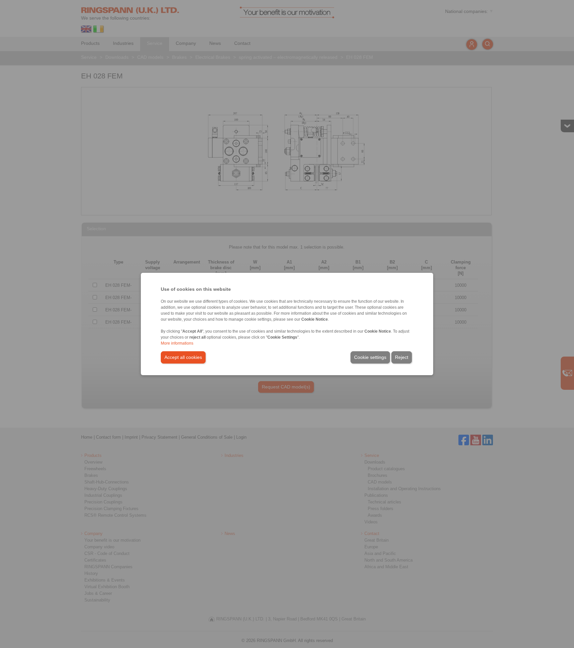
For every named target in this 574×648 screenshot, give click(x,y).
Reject (401, 357)
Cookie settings (370, 357)
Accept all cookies (183, 357)
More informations (177, 343)
